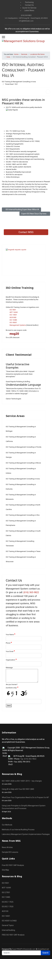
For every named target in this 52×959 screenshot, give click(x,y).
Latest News (29, 10)
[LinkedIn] (48, 92)
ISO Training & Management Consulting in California (21, 439)
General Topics (8, 925)
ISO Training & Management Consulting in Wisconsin (21, 559)
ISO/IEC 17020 (7, 907)
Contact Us (29, 5)
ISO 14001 (13, 315)
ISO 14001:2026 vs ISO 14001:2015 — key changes (22, 782)
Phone (9, 642)
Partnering (29, 2)
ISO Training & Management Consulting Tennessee (20, 543)
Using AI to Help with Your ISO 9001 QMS (18, 790)
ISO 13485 (13, 320)
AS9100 (5, 911)
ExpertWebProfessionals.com (24, 949)
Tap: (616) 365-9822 (28, 759)
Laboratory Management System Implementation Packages (26, 834)
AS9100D (13, 317)
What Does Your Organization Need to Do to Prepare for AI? (25, 798)
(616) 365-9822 (26, 15)
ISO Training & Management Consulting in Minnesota (21, 497)
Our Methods (7, 825)
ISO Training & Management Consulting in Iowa (19, 82)
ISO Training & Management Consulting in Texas (23, 551)
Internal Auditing (8, 930)
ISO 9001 (13, 310)
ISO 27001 (6, 892)
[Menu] (3, 37)
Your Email (10, 651)
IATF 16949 (14, 312)
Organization (11, 659)
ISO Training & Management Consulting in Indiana (21, 471)
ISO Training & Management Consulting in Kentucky (21, 486)
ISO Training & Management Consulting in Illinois (23, 463)
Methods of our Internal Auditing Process (18, 830)
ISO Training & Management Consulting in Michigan (21, 429)
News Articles (7, 847)
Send (9, 705)
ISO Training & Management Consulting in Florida (23, 447)
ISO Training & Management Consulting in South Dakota (23, 533)
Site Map (5, 870)
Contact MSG (26, 232)
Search (45, 953)
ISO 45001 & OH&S (9, 921)
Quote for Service (29, 8)
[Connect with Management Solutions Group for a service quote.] (23, 260)
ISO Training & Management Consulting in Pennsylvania (21, 523)
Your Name (10, 634)
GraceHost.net (43, 949)
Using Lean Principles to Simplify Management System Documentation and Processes (23, 809)
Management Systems (18, 325)
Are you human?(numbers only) (12, 686)
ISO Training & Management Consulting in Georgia (21, 455)
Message (9, 667)
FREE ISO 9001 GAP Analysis (13, 935)
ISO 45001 (13, 322)
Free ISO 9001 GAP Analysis (13, 865)
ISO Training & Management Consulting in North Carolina (23, 507)
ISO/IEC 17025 (7, 902)
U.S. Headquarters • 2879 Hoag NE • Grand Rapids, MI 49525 (26, 18)
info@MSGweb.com (26, 21)
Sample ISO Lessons (10, 852)
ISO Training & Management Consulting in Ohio (23, 515)
